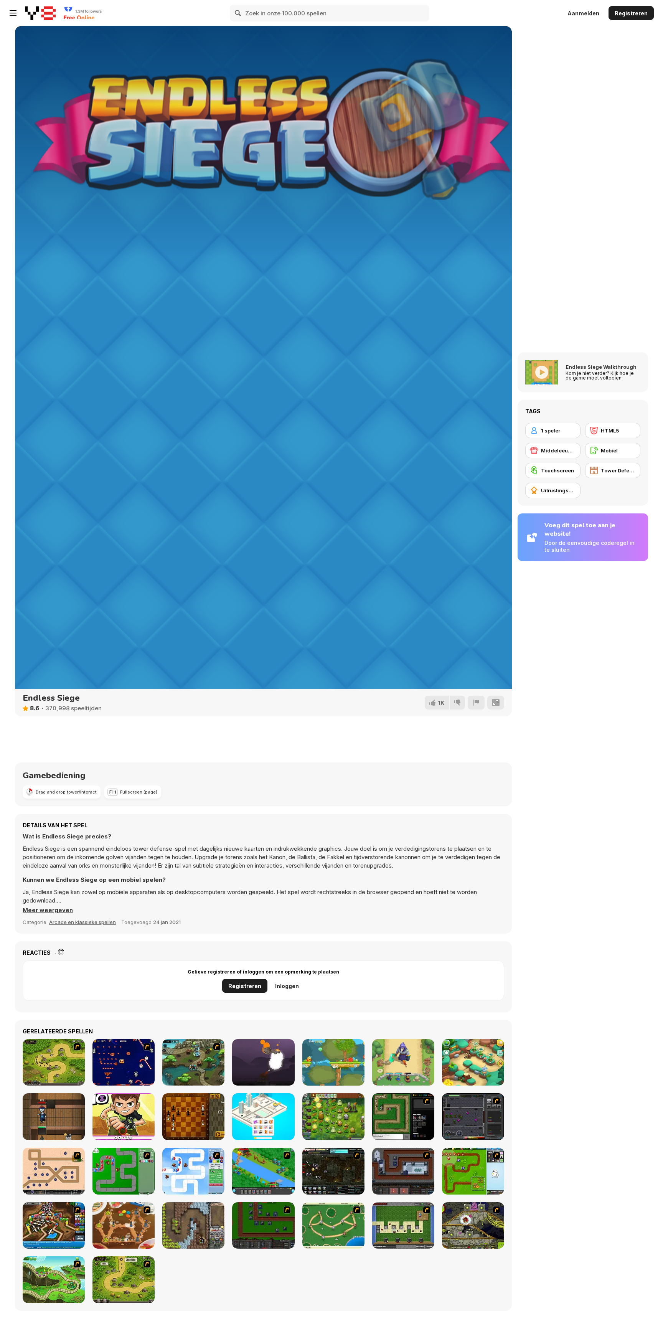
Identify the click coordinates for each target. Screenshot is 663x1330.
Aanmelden (583, 13)
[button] (48, 910)
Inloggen (287, 986)
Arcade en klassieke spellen (82, 922)
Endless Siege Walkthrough (601, 367)
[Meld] (476, 703)
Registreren (631, 13)
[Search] (238, 13)
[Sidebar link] (13, 13)
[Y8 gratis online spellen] (40, 13)
